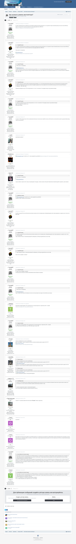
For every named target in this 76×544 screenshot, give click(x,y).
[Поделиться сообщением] (69, 23)
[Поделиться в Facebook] (7, 510)
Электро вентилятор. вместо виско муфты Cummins (16, 524)
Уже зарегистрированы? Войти (59, 1)
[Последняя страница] (11, 20)
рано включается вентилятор (12, 514)
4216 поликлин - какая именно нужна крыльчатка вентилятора (18, 517)
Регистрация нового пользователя (22, 500)
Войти (54, 500)
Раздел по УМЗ (23, 16)
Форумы (5, 9)
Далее (9, 488)
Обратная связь (36, 537)
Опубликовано (20, 23)
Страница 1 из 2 (15, 20)
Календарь (11, 9)
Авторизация (60, 14)
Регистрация (69, 1)
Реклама (41, 537)
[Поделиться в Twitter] (5, 510)
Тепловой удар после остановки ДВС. (14, 527)
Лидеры (16, 9)
